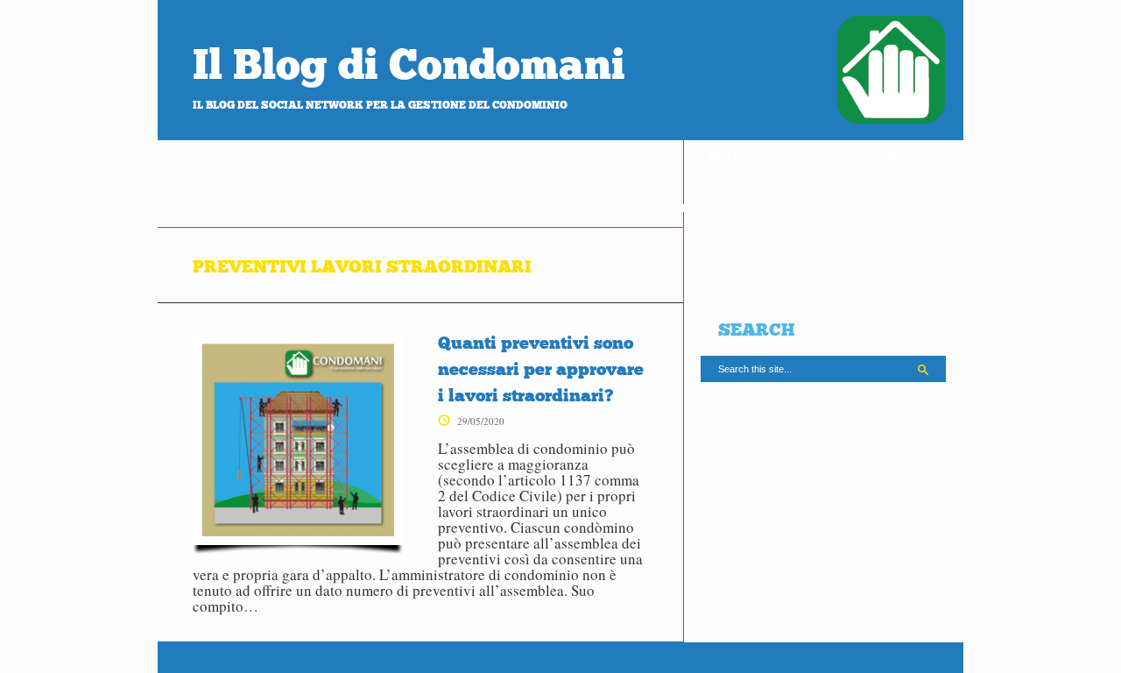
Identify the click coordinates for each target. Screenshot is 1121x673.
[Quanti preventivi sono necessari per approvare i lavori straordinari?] (298, 444)
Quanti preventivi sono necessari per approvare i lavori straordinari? (541, 369)
